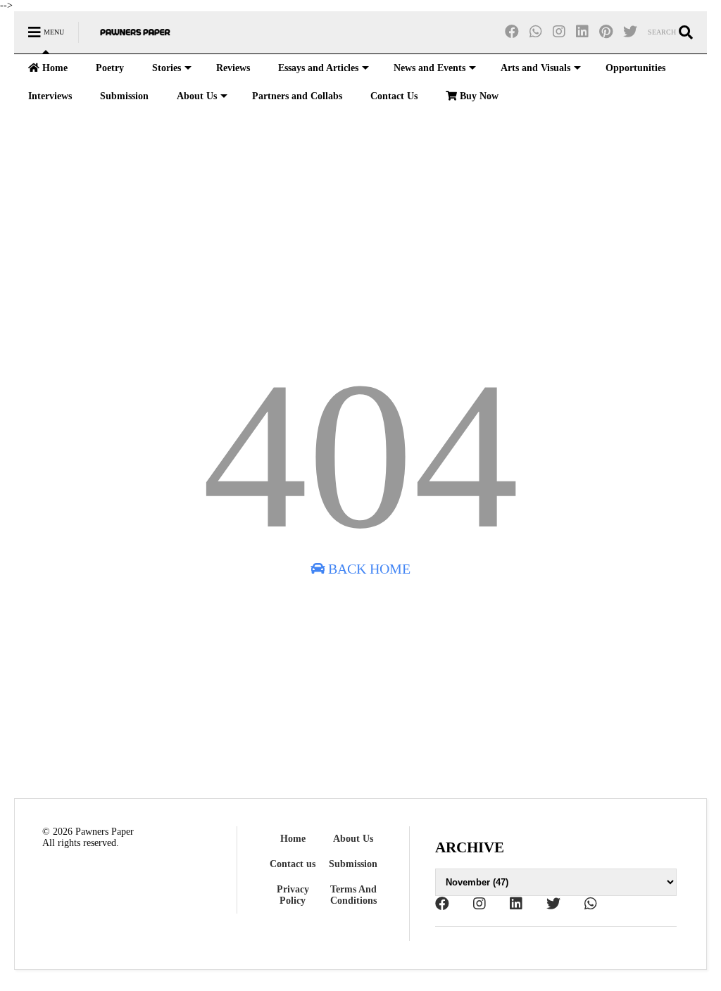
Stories (166, 68)
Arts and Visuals (535, 68)
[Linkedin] (582, 32)
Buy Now (478, 96)
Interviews (50, 96)
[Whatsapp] (535, 32)
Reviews (233, 68)
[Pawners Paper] (135, 37)
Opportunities (635, 68)
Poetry (110, 68)
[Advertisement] (360, 230)
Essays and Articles (318, 68)
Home (53, 68)
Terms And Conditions (353, 895)
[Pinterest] (606, 32)
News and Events (429, 68)
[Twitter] (630, 32)
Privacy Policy (293, 895)
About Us (197, 96)
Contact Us (394, 96)
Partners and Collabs (297, 96)
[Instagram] (559, 32)
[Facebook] (512, 32)
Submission (124, 96)
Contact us (292, 864)
